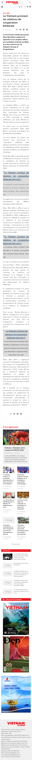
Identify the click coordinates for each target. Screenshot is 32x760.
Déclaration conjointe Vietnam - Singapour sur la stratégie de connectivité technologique (23, 479)
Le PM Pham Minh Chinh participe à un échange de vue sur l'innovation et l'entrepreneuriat (21, 573)
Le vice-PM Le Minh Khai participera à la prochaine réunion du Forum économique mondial (21, 556)
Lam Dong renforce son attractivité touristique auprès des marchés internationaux (22, 529)
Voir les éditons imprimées (14, 599)
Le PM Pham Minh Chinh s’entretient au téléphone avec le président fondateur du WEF (21, 583)
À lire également (10, 427)
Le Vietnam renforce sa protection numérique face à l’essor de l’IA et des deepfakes (8, 479)
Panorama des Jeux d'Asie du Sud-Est (21, 564)
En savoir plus (16, 544)
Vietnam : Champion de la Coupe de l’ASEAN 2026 (15, 449)
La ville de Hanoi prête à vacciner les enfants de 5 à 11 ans (21, 591)
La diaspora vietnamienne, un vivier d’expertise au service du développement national (8, 529)
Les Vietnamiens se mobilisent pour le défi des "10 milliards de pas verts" (8, 503)
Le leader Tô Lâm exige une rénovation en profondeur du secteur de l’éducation (22, 504)
